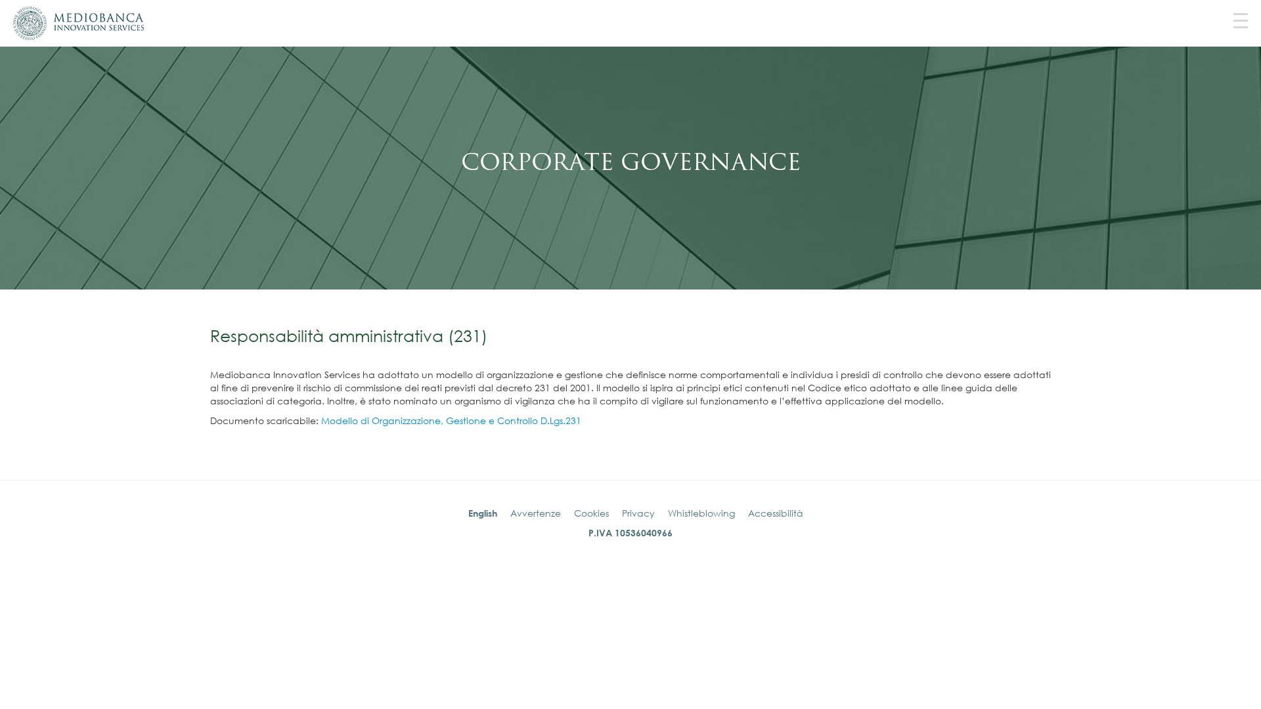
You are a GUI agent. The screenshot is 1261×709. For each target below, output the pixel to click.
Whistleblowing (701, 513)
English (482, 513)
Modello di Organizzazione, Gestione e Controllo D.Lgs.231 (451, 420)
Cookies (591, 513)
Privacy (638, 513)
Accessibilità (775, 513)
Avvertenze (535, 513)
